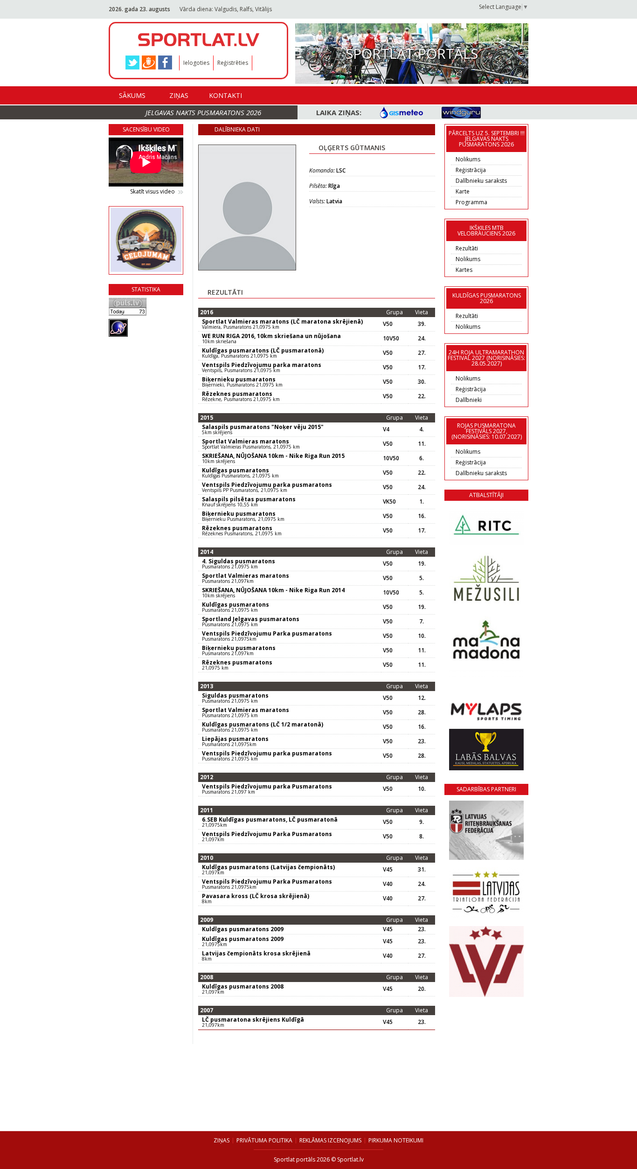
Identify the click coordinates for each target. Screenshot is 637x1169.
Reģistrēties (232, 63)
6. (421, 458)
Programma (471, 202)
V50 (388, 324)
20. (422, 989)
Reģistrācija (471, 170)
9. (421, 822)
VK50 (389, 502)
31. (422, 869)
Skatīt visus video (152, 191)
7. (421, 621)
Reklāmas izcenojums (330, 1140)
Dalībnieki (469, 400)
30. (422, 382)
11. (422, 444)
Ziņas (178, 95)
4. (421, 429)
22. (422, 396)
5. (421, 578)
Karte (463, 191)
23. (422, 741)
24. (422, 338)
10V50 (391, 338)
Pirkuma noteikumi (395, 1140)
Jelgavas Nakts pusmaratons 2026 (203, 112)
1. (421, 502)
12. (422, 698)
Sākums (132, 95)
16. (422, 516)
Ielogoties (196, 63)
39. (422, 324)
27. (422, 353)
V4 (386, 429)
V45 (388, 869)
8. (421, 836)
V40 (388, 884)
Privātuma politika (264, 1140)
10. (422, 636)
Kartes (464, 270)
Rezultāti (467, 248)
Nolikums (468, 159)
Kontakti (225, 95)
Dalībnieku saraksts (481, 181)
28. (422, 712)
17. (422, 367)
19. (422, 564)
